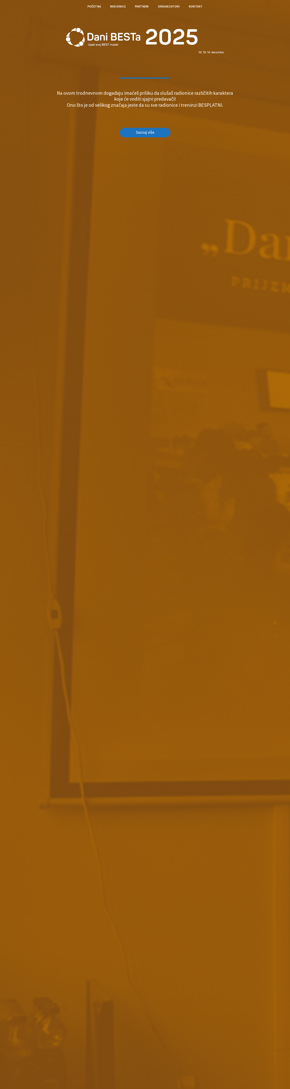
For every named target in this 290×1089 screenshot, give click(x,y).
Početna (94, 6)
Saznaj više (145, 132)
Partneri (142, 6)
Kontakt (196, 6)
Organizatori (169, 6)
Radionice (118, 6)
